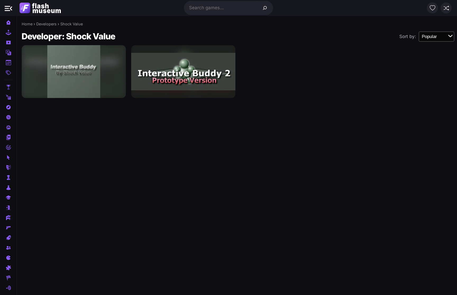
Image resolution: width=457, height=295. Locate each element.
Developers (46, 24)
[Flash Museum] (40, 8)
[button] (8, 8)
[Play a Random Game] (446, 7)
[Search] (265, 8)
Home (27, 24)
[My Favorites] (432, 7)
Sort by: (407, 36)
